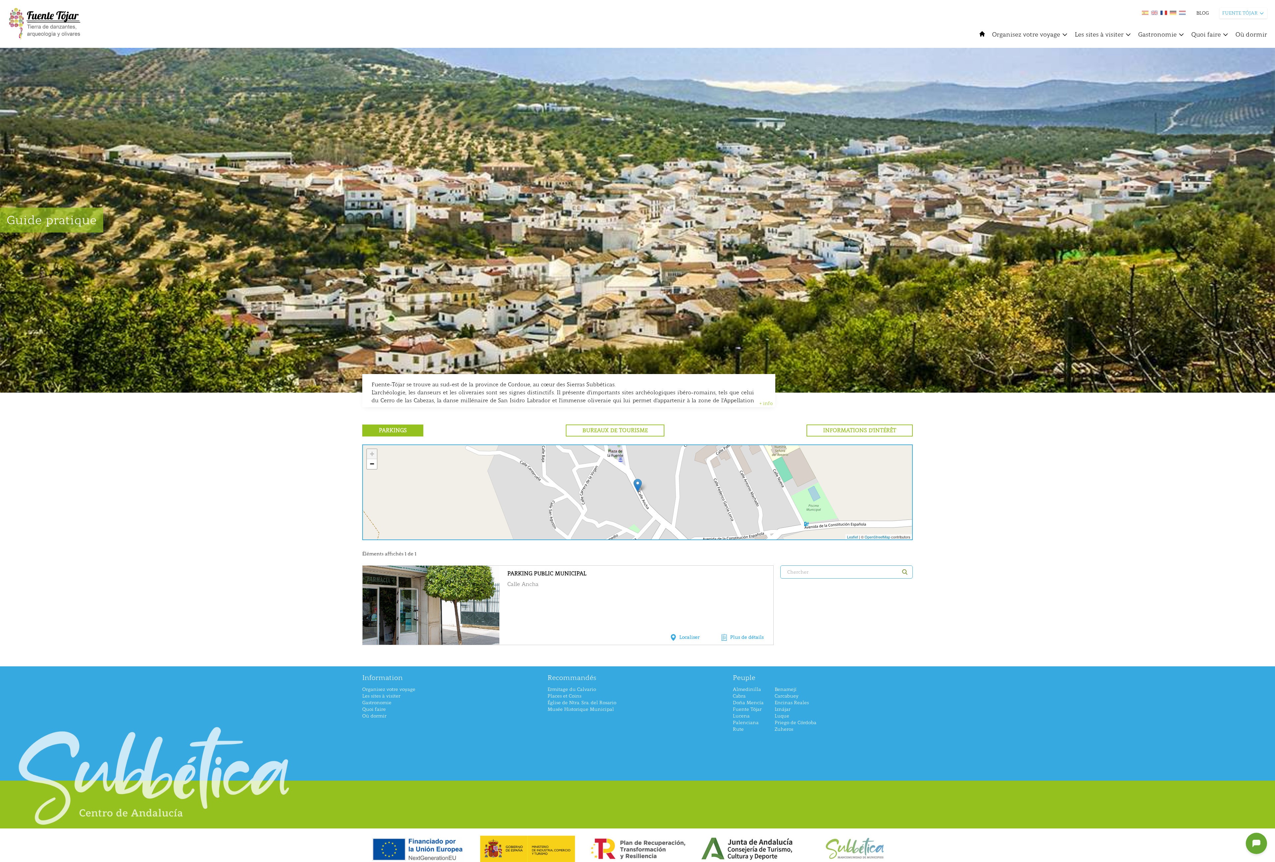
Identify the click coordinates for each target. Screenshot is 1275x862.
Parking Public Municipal (546, 573)
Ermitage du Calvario (572, 689)
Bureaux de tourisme (615, 430)
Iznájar (783, 709)
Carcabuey (787, 696)
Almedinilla (747, 689)
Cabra (739, 696)
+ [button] (372, 454)
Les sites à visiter (1099, 34)
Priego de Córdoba (795, 722)
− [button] (372, 464)
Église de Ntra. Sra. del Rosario (582, 703)
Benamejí (786, 689)
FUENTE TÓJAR (1240, 13)
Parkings (393, 430)
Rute (738, 729)
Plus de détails (747, 637)
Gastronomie (1157, 34)
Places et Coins (564, 696)
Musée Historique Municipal (581, 709)
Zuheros (784, 729)
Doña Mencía (748, 703)
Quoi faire (1206, 34)
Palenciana (746, 722)
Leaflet (852, 536)
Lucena (741, 716)
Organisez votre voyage (1026, 34)
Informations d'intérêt (859, 430)
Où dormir (1251, 34)
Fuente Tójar (747, 709)
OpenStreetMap (877, 536)
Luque (782, 716)
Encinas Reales (792, 703)
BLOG (1202, 13)
